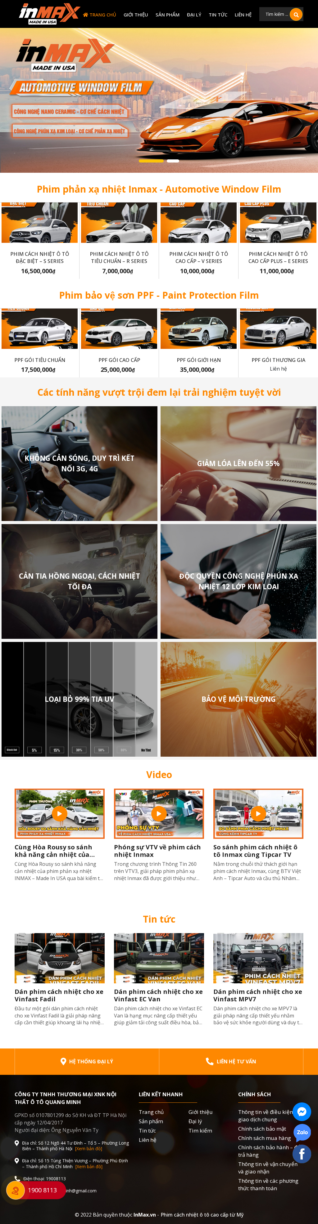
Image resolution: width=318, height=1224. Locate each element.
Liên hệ (243, 14)
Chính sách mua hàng (264, 1138)
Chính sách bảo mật (262, 1128)
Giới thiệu (136, 14)
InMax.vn (145, 1214)
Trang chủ (102, 14)
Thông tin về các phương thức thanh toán (268, 1184)
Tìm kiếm (200, 1130)
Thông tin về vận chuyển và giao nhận (268, 1167)
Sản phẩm (167, 14)
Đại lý (194, 14)
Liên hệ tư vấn (236, 1061)
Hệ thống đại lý (91, 1061)
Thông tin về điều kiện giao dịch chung (265, 1115)
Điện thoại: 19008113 (44, 1179)
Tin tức (218, 14)
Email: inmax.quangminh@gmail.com (60, 1191)
